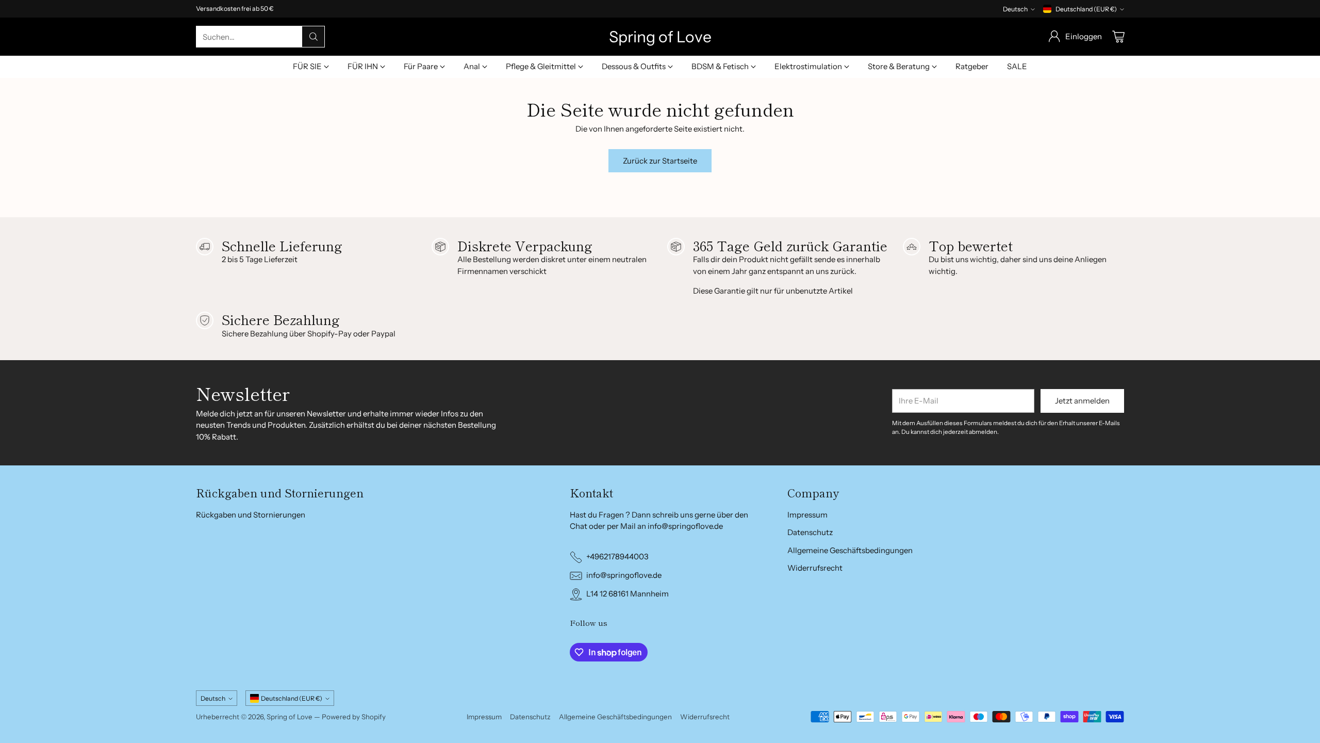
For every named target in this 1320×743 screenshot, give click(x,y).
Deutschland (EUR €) (1086, 9)
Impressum (807, 515)
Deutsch (1015, 9)
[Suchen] (313, 36)
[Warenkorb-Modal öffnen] (1118, 36)
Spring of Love (289, 717)
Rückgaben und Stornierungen (250, 515)
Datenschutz (810, 532)
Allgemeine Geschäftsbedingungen (850, 550)
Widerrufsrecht (815, 568)
